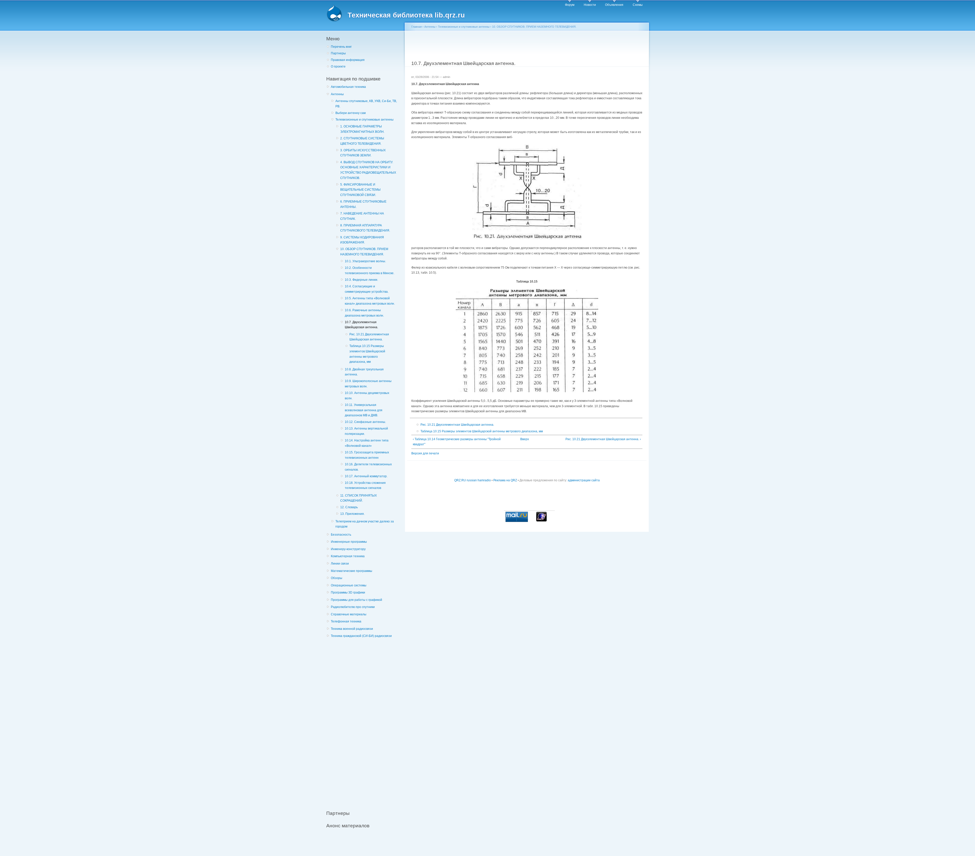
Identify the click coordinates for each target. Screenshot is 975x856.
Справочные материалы (348, 614)
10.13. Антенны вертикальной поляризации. (366, 431)
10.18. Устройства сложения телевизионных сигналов (365, 485)
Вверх (524, 439)
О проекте (338, 66)
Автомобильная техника (348, 87)
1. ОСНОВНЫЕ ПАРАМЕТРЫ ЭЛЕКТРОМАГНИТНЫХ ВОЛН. (362, 129)
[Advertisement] (364, 721)
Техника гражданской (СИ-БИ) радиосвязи (361, 636)
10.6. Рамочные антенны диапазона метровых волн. (364, 312)
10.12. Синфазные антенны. (365, 422)
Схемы (638, 5)
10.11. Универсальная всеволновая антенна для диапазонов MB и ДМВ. (363, 410)
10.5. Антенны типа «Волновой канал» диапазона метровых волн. (370, 301)
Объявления (614, 5)
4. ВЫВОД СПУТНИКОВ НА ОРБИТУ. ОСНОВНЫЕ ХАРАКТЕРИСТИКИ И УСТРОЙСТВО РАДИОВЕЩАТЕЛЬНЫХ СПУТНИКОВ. (368, 170)
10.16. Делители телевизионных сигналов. (368, 467)
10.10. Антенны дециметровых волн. (367, 395)
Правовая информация (348, 60)
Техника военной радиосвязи (352, 629)
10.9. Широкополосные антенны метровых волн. (368, 383)
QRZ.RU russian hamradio (472, 480)
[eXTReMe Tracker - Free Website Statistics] (541, 520)
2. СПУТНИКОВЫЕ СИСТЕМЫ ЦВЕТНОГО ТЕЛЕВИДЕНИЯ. (362, 141)
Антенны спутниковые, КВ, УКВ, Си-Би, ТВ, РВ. (366, 103)
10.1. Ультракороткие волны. (365, 261)
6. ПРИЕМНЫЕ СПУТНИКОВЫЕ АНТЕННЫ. (363, 204)
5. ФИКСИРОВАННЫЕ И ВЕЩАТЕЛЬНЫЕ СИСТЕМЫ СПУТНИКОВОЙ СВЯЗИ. (360, 190)
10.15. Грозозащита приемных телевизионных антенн (367, 455)
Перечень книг (341, 46)
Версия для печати (425, 453)
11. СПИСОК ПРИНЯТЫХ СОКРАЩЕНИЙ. (358, 498)
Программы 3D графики (348, 592)
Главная (416, 26)
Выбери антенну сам (350, 113)
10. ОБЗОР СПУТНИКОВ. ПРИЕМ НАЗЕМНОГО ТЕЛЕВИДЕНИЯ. (364, 251)
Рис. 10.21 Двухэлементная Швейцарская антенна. (369, 337)
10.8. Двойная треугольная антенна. (364, 372)
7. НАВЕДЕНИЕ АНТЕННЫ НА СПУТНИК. (362, 216)
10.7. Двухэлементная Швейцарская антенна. (361, 324)
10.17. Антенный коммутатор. (366, 476)
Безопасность (341, 534)
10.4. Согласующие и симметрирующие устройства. (366, 289)
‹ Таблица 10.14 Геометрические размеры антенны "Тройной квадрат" (457, 441)
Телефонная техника (346, 621)
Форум (569, 5)
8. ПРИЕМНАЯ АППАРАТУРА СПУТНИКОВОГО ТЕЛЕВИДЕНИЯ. (365, 228)
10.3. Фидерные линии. (361, 280)
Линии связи (340, 563)
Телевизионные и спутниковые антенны (364, 119)
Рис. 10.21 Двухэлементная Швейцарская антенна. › (603, 439)
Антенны (337, 94)
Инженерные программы (349, 542)
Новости (590, 5)
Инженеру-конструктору (348, 549)
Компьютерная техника (348, 556)
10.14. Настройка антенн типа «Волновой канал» (366, 443)
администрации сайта (584, 480)
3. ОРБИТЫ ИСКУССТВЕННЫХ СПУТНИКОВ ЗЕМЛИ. (363, 153)
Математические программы (351, 571)
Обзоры (336, 578)
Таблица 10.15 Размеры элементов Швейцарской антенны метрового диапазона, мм (367, 354)
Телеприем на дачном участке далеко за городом (364, 524)
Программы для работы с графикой (356, 600)
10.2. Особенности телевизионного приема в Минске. (369, 270)
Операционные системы (348, 585)
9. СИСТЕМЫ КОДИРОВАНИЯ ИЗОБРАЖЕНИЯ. (362, 240)
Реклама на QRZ (505, 480)
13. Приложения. (352, 514)
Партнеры (338, 53)
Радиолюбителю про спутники (353, 607)
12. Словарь (349, 507)
